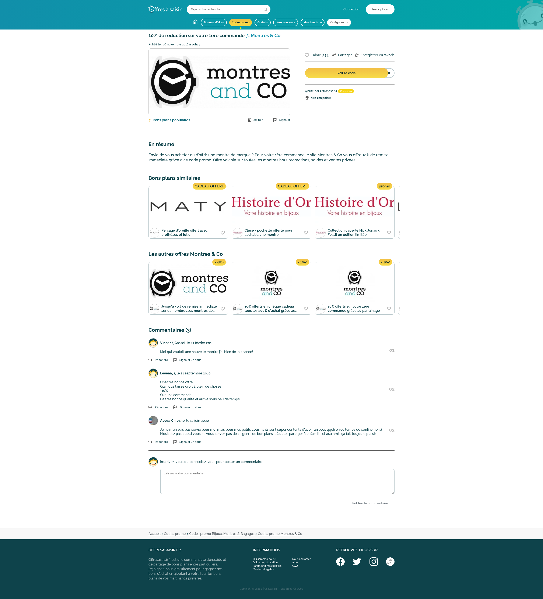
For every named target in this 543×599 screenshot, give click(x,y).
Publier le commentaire (370, 503)
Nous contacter (301, 559)
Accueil (195, 22)
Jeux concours (285, 22)
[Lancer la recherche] (265, 9)
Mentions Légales (263, 569)
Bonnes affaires (214, 22)
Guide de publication (265, 562)
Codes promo (240, 22)
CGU (295, 565)
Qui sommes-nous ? (264, 559)
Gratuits (263, 22)
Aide (295, 562)
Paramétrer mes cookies (267, 565)
